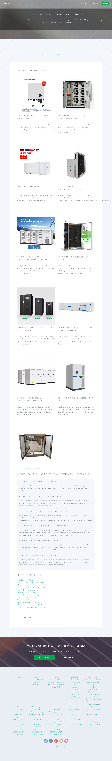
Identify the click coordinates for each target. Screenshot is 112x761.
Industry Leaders (93, 712)
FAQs (18, 722)
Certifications (93, 677)
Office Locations (37, 734)
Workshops (74, 677)
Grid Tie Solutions (93, 692)
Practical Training (74, 679)
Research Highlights (93, 722)
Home (18, 677)
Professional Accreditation (93, 679)
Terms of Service (18, 729)
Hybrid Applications (93, 694)
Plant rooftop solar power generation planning (32, 585)
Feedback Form (37, 732)
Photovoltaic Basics (56, 679)
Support (18, 717)
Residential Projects (74, 719)
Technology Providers (94, 709)
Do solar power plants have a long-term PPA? (39, 555)
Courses (56, 677)
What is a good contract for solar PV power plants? (43, 541)
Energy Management (93, 704)
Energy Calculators (37, 719)
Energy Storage (94, 697)
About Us (37, 677)
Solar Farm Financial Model (30, 186)
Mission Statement (37, 679)
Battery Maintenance (93, 702)
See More (27, 618)
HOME (43, 55)
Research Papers (74, 692)
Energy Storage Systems (56, 682)
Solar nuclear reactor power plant (28, 590)
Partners (93, 707)
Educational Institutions (93, 714)
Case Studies (75, 694)
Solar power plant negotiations (27, 600)
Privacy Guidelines (18, 732)
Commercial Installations (75, 722)
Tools (37, 717)
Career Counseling (37, 712)
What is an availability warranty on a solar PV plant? (43, 526)
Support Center (37, 729)
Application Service (44, 657)
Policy (18, 727)
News (18, 707)
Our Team (37, 682)
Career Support (37, 707)
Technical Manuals (75, 689)
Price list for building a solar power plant (30, 582)
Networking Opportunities (56, 712)
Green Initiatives (74, 709)
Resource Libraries (37, 724)
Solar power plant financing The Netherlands (31, 587)
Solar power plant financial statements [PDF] (31, 468)
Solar (6, 3)
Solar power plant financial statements (59, 55)
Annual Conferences (56, 714)
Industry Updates (18, 709)
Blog (56, 717)
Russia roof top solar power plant (28, 592)
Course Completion (93, 682)
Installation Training (56, 687)
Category (95, 3)
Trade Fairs (56, 709)
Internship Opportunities (37, 714)
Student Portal (18, 724)
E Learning (56, 727)
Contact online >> (56, 25)
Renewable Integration (74, 712)
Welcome (83, 3)
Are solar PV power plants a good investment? (40, 496)
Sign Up (105, 3)
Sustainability (74, 707)
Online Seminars (75, 682)
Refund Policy (18, 734)
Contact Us (37, 727)
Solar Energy (93, 687)
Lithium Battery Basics (93, 699)
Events (56, 707)
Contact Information (37, 684)
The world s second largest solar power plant (31, 607)
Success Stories (56, 719)
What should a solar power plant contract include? (43, 511)
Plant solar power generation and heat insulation (32, 605)
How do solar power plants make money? (37, 482)
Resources (74, 687)
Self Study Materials (55, 734)
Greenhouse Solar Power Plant (27, 580)
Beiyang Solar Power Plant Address (28, 602)
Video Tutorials (75, 697)
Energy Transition (74, 714)
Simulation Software (37, 722)
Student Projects (93, 717)
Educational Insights (56, 724)
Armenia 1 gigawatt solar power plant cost (31, 595)
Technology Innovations (56, 722)
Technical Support (18, 719)
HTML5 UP (62, 746)
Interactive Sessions (56, 732)
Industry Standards (94, 684)
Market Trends (18, 714)
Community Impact (75, 724)
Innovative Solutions (93, 719)
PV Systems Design (93, 689)
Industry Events (75, 684)
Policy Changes (18, 712)
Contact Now (67, 657)
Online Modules (56, 729)
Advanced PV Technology (56, 684)
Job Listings (37, 709)
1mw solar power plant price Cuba (28, 597)
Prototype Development (93, 724)
